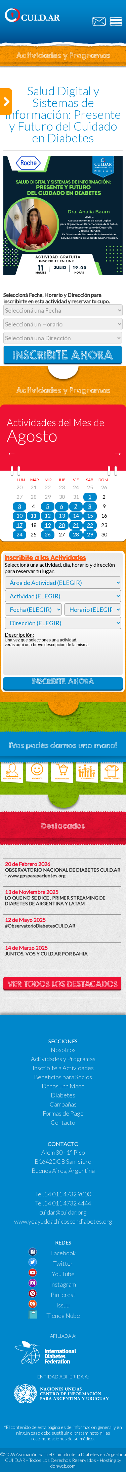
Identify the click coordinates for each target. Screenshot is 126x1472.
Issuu (63, 1305)
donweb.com (63, 1466)
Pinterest (63, 1294)
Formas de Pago (63, 1113)
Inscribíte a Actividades (63, 1068)
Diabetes (63, 1095)
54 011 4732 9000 (67, 1194)
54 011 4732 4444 (67, 1203)
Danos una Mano (63, 1086)
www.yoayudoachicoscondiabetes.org (63, 1221)
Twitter (63, 1263)
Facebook (63, 1253)
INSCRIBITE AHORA (63, 681)
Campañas (63, 1104)
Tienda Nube (63, 1315)
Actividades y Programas (63, 1058)
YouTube (63, 1273)
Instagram (63, 1284)
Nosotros (63, 1049)
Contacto (63, 1122)
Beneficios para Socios (63, 1077)
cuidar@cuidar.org (63, 1212)
